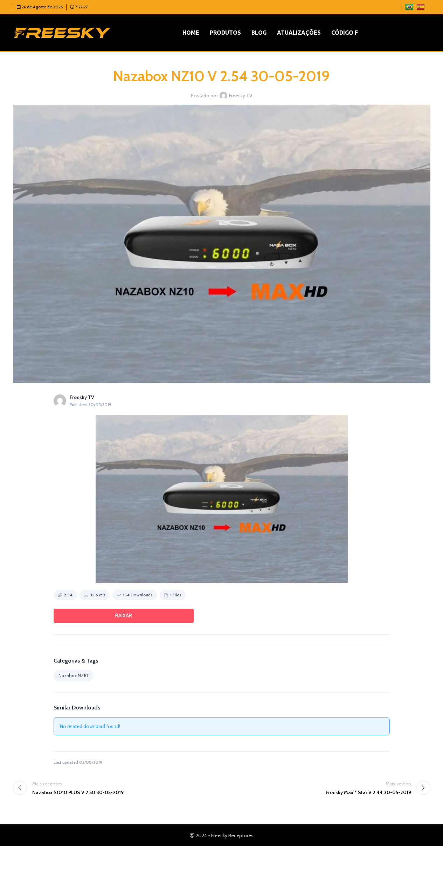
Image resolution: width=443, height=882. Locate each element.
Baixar (123, 615)
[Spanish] (421, 6)
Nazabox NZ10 (73, 675)
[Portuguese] (410, 6)
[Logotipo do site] (62, 32)
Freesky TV (240, 95)
